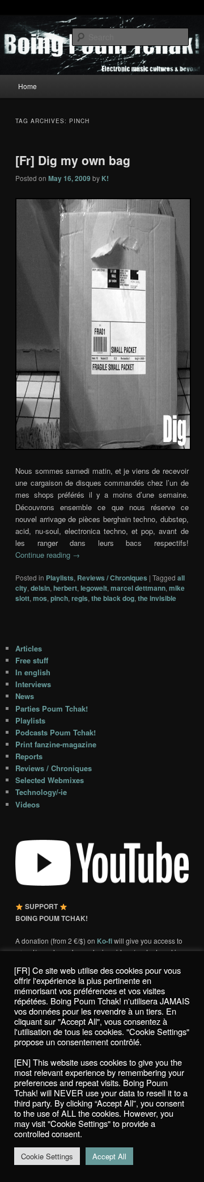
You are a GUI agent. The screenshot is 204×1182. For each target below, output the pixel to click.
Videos (27, 804)
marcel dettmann (137, 588)
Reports (28, 756)
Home (27, 86)
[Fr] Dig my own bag (72, 160)
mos (40, 598)
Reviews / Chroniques (112, 578)
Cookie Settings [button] (47, 1156)
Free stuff (31, 660)
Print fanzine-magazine (55, 744)
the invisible (157, 598)
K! (105, 178)
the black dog (112, 598)
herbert (65, 588)
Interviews (33, 684)
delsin (40, 588)
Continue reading (47, 554)
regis (79, 598)
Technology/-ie (41, 791)
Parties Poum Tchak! (51, 708)
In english (32, 672)
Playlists (60, 578)
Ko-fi (105, 941)
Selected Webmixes (49, 780)
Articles (28, 648)
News (24, 696)
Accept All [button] (109, 1156)
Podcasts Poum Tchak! (55, 732)
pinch (59, 598)
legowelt (93, 588)
